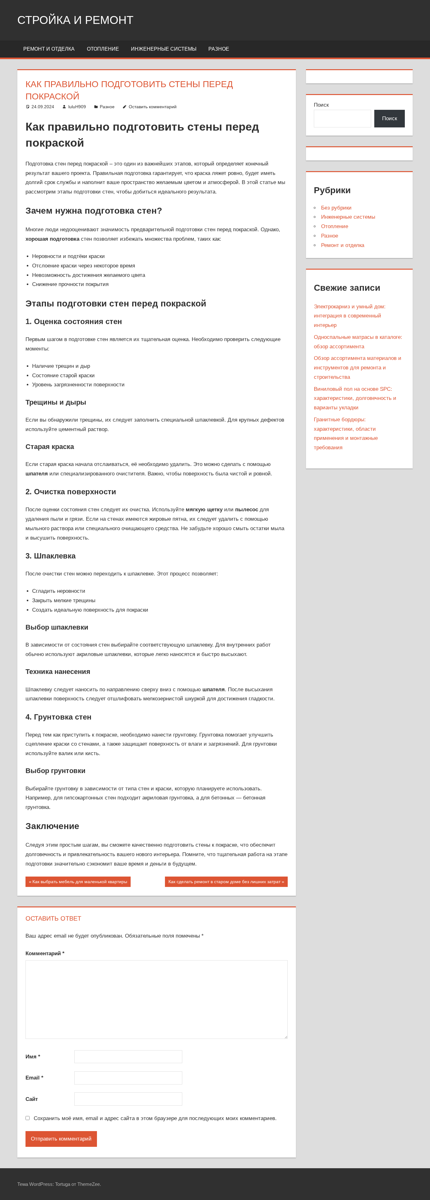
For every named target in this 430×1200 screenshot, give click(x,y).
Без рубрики (336, 208)
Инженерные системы (163, 49)
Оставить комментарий (153, 106)
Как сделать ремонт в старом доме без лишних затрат (224, 883)
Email (34, 1078)
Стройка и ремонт (75, 20)
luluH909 (77, 106)
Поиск (321, 105)
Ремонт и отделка (49, 49)
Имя (32, 1057)
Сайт (31, 1099)
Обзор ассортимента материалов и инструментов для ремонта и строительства (357, 367)
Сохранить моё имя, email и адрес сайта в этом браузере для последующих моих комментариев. (155, 1118)
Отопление (103, 49)
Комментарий (45, 953)
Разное (218, 49)
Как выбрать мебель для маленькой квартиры (79, 883)
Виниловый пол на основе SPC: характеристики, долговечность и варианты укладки (355, 398)
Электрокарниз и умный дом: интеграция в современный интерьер (350, 316)
